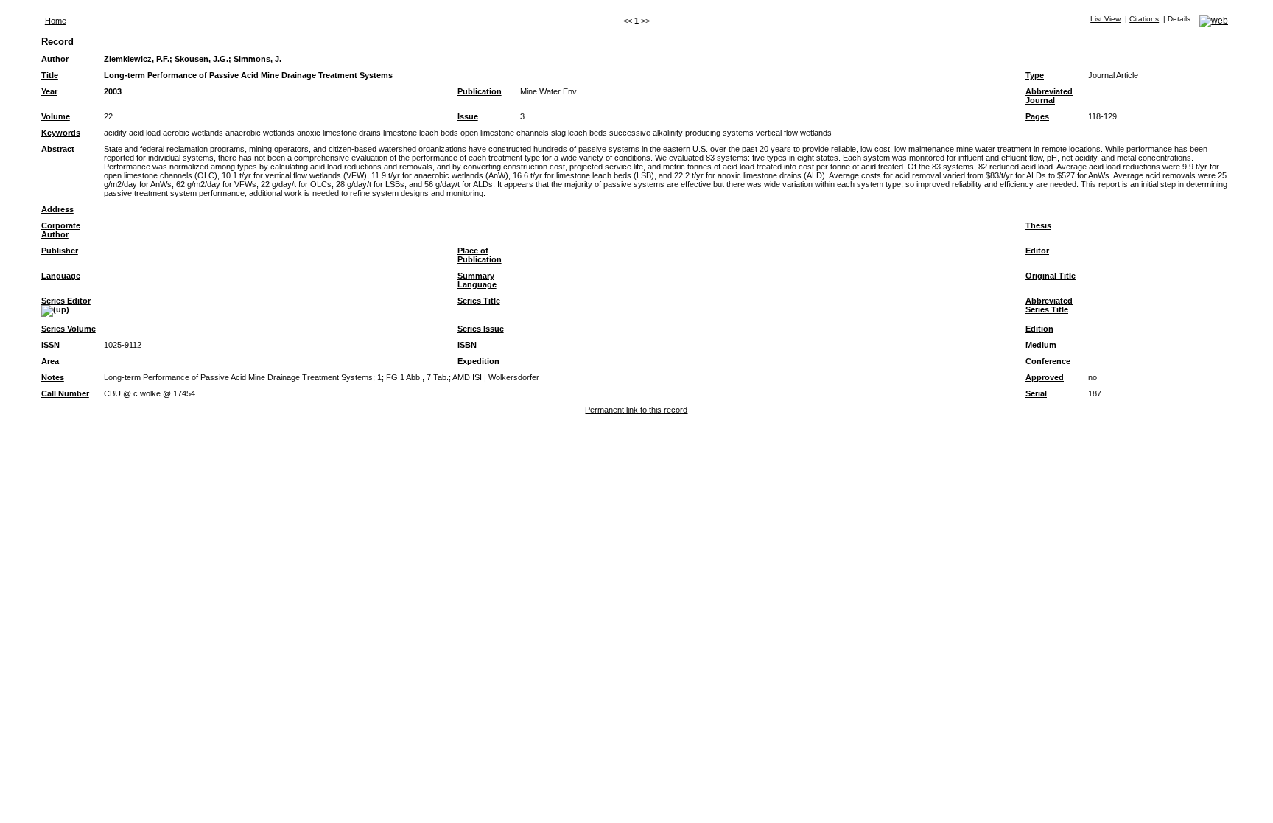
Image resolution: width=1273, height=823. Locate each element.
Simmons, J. (257, 59)
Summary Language (477, 280)
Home (55, 20)
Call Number (65, 393)
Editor (1037, 250)
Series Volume (68, 328)
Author (55, 59)
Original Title (1050, 275)
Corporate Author (60, 230)
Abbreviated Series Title (1049, 305)
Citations (1144, 19)
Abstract (57, 148)
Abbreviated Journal (1049, 96)
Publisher (59, 250)
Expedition (478, 361)
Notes (52, 377)
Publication (479, 91)
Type (1034, 75)
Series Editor (66, 300)
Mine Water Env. (549, 91)
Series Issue (480, 328)
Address (57, 209)
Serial (1036, 393)
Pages (1037, 116)
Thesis (1038, 225)
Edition (1039, 328)
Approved (1044, 377)
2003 (113, 91)
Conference (1047, 361)
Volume (55, 116)
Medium (1040, 344)
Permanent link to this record (636, 409)
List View (1105, 19)
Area (50, 361)
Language (60, 275)
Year (49, 91)
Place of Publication (479, 255)
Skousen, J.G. (201, 59)
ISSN (50, 344)
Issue (467, 116)
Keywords (60, 132)
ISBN (467, 344)
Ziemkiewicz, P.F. (136, 59)
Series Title (478, 300)
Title (49, 75)
